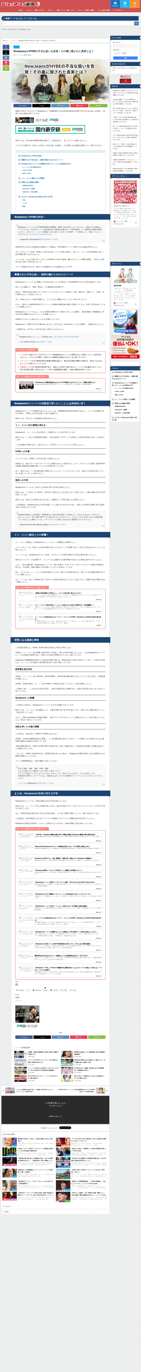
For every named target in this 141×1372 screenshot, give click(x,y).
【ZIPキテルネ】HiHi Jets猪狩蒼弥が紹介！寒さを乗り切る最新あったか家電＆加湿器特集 (125, 119)
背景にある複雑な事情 (29, 182)
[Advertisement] (125, 245)
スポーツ (50, 10)
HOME (20, 10)
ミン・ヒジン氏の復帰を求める (31, 167)
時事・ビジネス (39, 10)
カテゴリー (116, 50)
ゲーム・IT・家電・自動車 (86, 10)
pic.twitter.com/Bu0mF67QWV (66, 337)
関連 (23, 206)
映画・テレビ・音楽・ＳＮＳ (65, 10)
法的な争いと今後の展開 (29, 192)
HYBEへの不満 (27, 170)
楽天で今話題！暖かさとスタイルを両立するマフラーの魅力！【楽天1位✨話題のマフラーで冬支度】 (125, 110)
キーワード (116, 42)
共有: (24, 200)
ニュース (28, 10)
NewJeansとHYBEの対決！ (31, 156)
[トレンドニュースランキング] (125, 76)
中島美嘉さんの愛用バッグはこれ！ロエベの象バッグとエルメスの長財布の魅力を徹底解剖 (125, 93)
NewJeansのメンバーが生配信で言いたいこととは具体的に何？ (45, 164)
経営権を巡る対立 (27, 185)
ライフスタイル (118, 10)
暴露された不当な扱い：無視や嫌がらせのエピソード (41, 160)
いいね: (24, 203)
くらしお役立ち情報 (104, 10)
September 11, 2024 (50, 239)
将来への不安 (26, 173)
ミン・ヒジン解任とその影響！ (32, 178)
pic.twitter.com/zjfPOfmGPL (40, 234)
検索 (125, 58)
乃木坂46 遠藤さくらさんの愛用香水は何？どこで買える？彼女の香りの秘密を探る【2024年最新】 (125, 102)
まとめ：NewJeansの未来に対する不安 (36, 196)
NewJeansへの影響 (28, 189)
